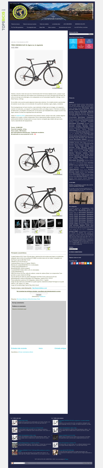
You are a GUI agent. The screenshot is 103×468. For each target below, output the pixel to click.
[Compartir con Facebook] (16, 47)
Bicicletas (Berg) (90, 109)
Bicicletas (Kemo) (73, 145)
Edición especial (80, 234)
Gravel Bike (85, 236)
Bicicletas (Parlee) (78, 158)
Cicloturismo (90, 231)
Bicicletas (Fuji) (73, 137)
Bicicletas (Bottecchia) (75, 114)
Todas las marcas (15, 24)
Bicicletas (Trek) (35, 299)
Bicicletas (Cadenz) (83, 115)
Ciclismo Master (82, 229)
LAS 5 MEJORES (67, 24)
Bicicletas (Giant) (80, 139)
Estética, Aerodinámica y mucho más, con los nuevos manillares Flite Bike (81, 185)
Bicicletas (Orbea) (81, 157)
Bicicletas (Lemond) (73, 148)
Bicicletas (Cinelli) (74, 121)
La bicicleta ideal (56, 24)
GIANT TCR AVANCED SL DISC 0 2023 (27, 435)
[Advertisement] (38, 35)
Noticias (77, 239)
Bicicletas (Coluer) (75, 125)
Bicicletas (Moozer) (80, 154)
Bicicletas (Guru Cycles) (83, 140)
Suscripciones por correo (65, 27)
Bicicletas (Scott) (83, 165)
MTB (73, 239)
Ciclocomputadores (82, 231)
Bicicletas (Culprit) (73, 127)
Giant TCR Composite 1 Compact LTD (67, 442)
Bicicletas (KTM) (89, 143)
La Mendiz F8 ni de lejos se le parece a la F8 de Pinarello (30, 428)
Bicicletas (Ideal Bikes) (80, 142)
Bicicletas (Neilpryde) (74, 155)
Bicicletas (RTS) (80, 161)
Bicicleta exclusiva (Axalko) (83, 104)
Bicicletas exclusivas (84, 226)
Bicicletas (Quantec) (72, 161)
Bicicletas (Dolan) (89, 130)
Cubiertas (89, 232)
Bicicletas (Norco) (84, 155)
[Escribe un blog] (13, 47)
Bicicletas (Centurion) (77, 120)
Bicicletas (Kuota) (74, 147)
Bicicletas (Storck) (79, 170)
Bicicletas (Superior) (89, 170)
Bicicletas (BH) (87, 108)
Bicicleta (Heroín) (73, 104)
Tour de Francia (83, 241)
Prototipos (84, 240)
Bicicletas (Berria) (86, 111)
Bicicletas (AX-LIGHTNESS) (87, 105)
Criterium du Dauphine (77, 232)
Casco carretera (72, 229)
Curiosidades (72, 234)
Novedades (83, 239)
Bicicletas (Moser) (89, 154)
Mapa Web (42, 27)
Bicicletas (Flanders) (82, 134)
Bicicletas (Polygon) (89, 160)
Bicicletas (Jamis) (73, 143)
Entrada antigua (60, 348)
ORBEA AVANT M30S (23, 420)
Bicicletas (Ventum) (72, 175)
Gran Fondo (77, 236)
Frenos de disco (84, 235)
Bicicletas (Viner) (80, 175)
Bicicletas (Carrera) (83, 119)
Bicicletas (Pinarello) (76, 160)
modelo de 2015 (20, 115)
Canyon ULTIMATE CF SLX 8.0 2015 (67, 435)
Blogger (66, 459)
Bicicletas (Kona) (89, 146)
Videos (75, 243)
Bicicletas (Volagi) (90, 176)
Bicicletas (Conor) (87, 125)
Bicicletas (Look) (83, 148)
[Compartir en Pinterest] (17, 47)
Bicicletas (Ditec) (81, 130)
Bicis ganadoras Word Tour (86, 227)
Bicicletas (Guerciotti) (73, 140)
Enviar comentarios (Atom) (26, 352)
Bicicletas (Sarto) (90, 164)
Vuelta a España (76, 244)
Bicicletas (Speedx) (83, 169)
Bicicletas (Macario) (78, 150)
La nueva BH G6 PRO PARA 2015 (66, 450)
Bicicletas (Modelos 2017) (86, 224)
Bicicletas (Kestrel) (84, 145)
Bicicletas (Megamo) (73, 151)
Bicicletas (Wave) (73, 178)
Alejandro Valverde (85, 209)
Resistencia (90, 240)
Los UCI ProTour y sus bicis (80, 27)
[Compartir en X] (14, 47)
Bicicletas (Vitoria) (89, 175)
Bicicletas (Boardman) (87, 112)
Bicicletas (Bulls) (86, 114)
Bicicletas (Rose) (83, 164)
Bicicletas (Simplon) (79, 167)
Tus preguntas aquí (31, 27)
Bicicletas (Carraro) (73, 119)
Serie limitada (74, 241)
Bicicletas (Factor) (79, 133)
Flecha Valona (76, 235)
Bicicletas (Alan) (72, 106)
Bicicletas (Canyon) (85, 117)
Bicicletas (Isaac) (90, 142)
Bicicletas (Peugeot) (89, 158)
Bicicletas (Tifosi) (83, 172)
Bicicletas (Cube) (88, 126)
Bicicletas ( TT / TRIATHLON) (77, 211)
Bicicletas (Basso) (83, 109)
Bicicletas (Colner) (89, 123)
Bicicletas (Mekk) (83, 151)
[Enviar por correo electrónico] (12, 47)
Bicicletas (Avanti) (77, 108)
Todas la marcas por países (29, 24)
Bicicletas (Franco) (89, 136)
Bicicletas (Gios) (90, 139)
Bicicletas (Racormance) (89, 161)
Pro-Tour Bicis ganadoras (17, 27)
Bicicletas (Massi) (88, 150)
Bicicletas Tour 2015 (73, 226)
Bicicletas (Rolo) (76, 164)
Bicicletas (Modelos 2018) (81, 225)
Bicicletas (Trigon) (89, 174)
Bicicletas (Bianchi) (74, 112)
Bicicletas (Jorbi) (80, 143)
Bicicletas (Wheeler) (82, 178)
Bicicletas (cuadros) (86, 179)
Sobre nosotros (51, 27)
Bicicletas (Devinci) (81, 129)
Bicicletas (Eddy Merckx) (83, 132)
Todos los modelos (44, 24)
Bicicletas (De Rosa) (83, 127)
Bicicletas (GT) (83, 137)
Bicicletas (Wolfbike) (77, 179)
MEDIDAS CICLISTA (80, 24)
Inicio (41, 348)
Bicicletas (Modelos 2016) (24, 299)
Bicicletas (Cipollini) (87, 121)
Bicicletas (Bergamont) (74, 111)
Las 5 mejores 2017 (81, 237)
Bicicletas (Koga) (79, 146)
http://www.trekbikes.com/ (39, 288)
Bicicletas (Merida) (81, 153)
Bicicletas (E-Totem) (72, 132)
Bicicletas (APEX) (76, 105)
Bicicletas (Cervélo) (88, 120)
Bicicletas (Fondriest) (79, 136)
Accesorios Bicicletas (74, 208)
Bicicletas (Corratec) (75, 126)
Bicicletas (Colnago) (76, 123)
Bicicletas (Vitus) (73, 176)
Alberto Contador (73, 209)
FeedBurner (42, 296)
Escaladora (90, 234)
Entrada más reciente (19, 348)
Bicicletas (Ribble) (83, 162)
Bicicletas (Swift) (74, 172)
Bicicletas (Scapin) (73, 165)
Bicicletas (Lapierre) (87, 147)
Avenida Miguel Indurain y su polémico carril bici (28, 442)
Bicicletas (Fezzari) (73, 134)
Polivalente (76, 240)
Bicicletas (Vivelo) (82, 176)
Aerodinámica (85, 208)
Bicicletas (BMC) (73, 109)
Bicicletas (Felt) (88, 133)
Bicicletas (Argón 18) (81, 106)
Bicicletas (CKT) (76, 115)
